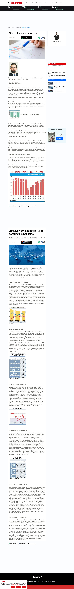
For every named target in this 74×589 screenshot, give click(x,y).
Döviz (57, 2)
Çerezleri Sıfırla (37, 581)
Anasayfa (9, 27)
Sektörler (40, 2)
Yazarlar (52, 2)
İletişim (53, 581)
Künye (49, 581)
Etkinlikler (47, 2)
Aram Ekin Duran (18, 27)
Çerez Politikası (30, 581)
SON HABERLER (52, 63)
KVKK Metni (44, 581)
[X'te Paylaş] (44, 38)
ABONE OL (59, 138)
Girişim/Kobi (34, 2)
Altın (61, 2)
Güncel (27, 2)
